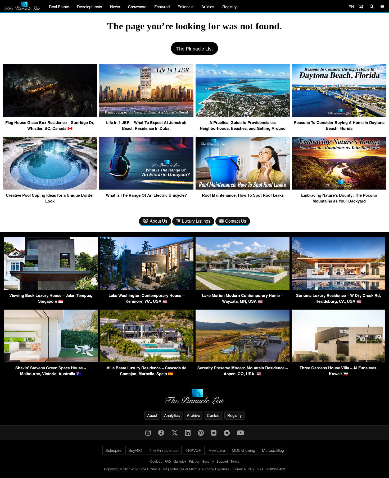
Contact (213, 415)
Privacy (194, 461)
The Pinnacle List (164, 450)
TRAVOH (194, 450)
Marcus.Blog (273, 450)
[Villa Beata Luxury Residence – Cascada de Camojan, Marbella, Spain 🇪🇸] (147, 360)
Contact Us (235, 221)
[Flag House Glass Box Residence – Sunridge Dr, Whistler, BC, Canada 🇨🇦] (50, 114)
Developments (89, 6)
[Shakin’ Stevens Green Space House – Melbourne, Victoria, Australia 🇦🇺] (51, 360)
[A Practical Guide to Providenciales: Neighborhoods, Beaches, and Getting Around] (243, 114)
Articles (207, 6)
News (115, 6)
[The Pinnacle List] (194, 397)
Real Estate (59, 6)
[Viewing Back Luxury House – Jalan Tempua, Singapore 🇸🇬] (51, 288)
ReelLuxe (217, 450)
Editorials (185, 6)
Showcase (137, 6)
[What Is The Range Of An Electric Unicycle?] (146, 187)
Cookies (156, 461)
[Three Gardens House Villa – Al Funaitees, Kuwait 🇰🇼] (339, 360)
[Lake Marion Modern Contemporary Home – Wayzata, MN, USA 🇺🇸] (243, 288)
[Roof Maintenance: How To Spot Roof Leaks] (243, 187)
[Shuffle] (361, 6)
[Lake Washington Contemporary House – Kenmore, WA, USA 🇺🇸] (147, 288)
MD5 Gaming (243, 450)
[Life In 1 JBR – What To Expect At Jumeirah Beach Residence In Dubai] (146, 114)
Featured (162, 6)
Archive (193, 415)
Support (222, 461)
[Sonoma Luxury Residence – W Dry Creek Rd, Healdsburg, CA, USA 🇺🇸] (339, 288)
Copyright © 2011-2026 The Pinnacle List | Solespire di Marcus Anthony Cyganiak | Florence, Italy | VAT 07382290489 (194, 468)
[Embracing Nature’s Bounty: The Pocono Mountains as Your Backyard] (339, 187)
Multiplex (179, 461)
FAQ (168, 461)
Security (208, 461)
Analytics (172, 415)
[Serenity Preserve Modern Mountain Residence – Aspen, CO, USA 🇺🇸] (243, 360)
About (152, 415)
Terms (234, 461)
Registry (229, 6)
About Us (158, 221)
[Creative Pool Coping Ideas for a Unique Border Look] (50, 187)
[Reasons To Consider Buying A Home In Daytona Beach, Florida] (339, 114)
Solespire (113, 450)
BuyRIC (135, 450)
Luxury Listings (196, 221)
